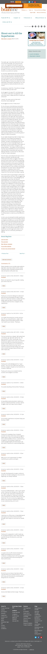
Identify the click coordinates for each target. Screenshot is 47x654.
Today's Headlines (28, 625)
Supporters (4, 615)
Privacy (3, 625)
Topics (30, 10)
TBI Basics (23, 10)
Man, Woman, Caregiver (6, 244)
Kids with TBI (15, 621)
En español (26, 611)
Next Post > (22, 253)
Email (39, 26)
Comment (45, 26)
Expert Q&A (32, 12)
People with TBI (4, 17)
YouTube (35, 2)
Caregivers (16, 17)
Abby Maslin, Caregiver (6, 38)
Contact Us (31, 649)
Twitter (29, 2)
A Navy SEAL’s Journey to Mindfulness (38, 617)
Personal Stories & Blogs (40, 10)
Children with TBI (6, 22)
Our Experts (4, 611)
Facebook (32, 2)
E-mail (18, 646)
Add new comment (6, 259)
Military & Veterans (39, 17)
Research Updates (28, 623)
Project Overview (5, 608)
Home (10, 9)
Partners (3, 613)
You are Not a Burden (6, 246)
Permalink (3, 277)
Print (42, 26)
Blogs (36, 606)
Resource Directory (41, 12)
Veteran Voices (27, 618)
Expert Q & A (26, 613)
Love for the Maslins (34, 54)
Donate (18, 2)
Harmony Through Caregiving (37, 613)
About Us (24, 2)
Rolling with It (38, 633)
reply (3, 285)
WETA (12, 2)
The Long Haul (4, 241)
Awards (3, 610)
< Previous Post (4, 253)
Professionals (27, 17)
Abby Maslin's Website (35, 56)
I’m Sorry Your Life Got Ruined (8, 248)
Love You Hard (4, 239)
